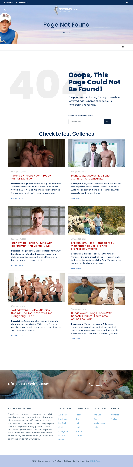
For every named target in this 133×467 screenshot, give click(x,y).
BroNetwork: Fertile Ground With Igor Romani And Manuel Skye (31, 244)
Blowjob (61, 427)
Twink (96, 427)
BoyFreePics (8, 2)
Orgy (78, 419)
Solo (95, 419)
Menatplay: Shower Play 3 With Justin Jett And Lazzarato (91, 177)
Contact (115, 415)
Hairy (78, 423)
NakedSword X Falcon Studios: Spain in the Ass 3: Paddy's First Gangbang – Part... (31, 313)
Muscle (79, 431)
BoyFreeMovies (22, 2)
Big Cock (62, 423)
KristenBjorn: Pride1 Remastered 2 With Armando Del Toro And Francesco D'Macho (92, 246)
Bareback (62, 419)
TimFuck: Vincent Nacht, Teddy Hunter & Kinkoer (31, 177)
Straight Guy (99, 423)
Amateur (62, 415)
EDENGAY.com (96, 461)
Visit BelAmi (97, 385)
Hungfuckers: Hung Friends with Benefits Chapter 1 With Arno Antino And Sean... (91, 316)
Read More (16, 198)
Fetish (78, 415)
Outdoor (80, 435)
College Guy (63, 431)
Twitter (114, 419)
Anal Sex (97, 415)
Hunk (78, 427)
